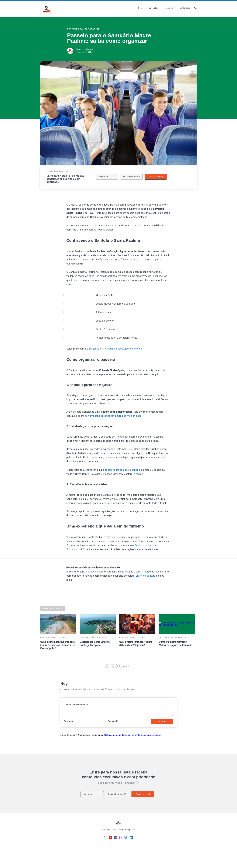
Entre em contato (145, 575)
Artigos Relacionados (52, 608)
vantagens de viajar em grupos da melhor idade (115, 415)
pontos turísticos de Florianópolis (124, 469)
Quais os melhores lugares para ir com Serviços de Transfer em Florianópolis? (57, 645)
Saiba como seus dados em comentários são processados (132, 735)
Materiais (169, 8)
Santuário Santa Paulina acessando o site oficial (116, 348)
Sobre (140, 8)
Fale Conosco (184, 8)
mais (125, 666)
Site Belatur (154, 8)
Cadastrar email (143, 794)
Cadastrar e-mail (156, 177)
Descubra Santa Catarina (53, 637)
